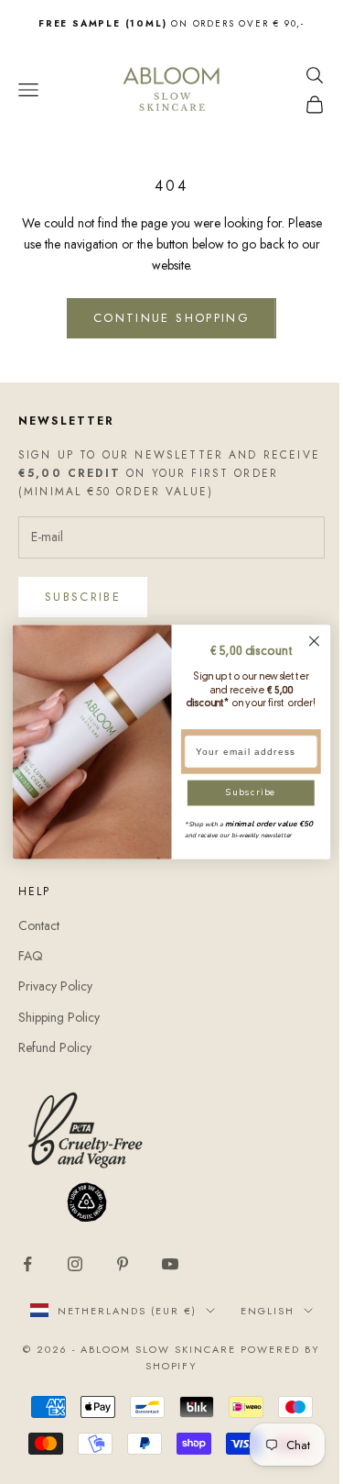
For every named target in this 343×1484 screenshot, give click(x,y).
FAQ (30, 956)
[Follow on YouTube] (170, 1264)
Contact (38, 925)
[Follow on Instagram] (75, 1264)
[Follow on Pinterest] (122, 1264)
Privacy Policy (55, 986)
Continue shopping (171, 318)
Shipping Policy (59, 1017)
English (268, 1310)
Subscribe (83, 596)
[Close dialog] (314, 641)
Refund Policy (54, 1047)
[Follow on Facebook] (27, 1264)
